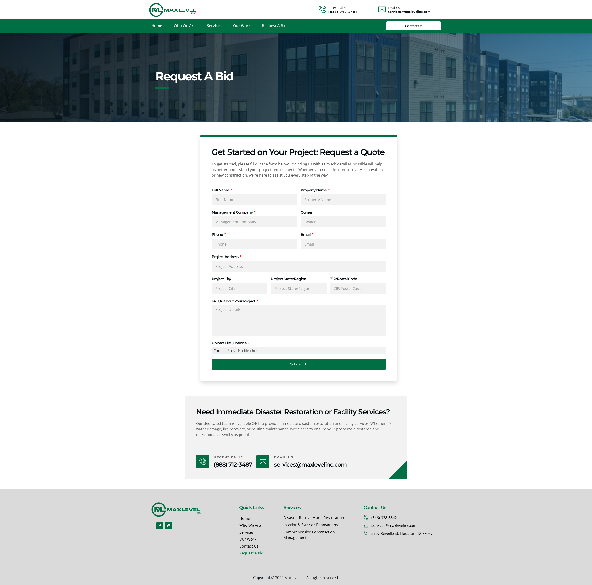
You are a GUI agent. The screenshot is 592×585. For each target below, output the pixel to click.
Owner (306, 212)
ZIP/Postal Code (343, 279)
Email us (283, 457)
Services (214, 25)
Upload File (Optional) (230, 343)
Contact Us (249, 546)
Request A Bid (274, 25)
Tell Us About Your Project (234, 301)
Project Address (225, 257)
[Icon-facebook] (159, 525)
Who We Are (184, 25)
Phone (218, 234)
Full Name (221, 190)
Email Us (394, 8)
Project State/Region (288, 279)
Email (306, 234)
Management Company (232, 212)
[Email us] (262, 461)
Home (156, 25)
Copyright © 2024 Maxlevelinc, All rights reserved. (296, 577)
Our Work (241, 25)
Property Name (314, 190)
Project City (221, 279)
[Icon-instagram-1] (168, 525)
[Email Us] (382, 9)
